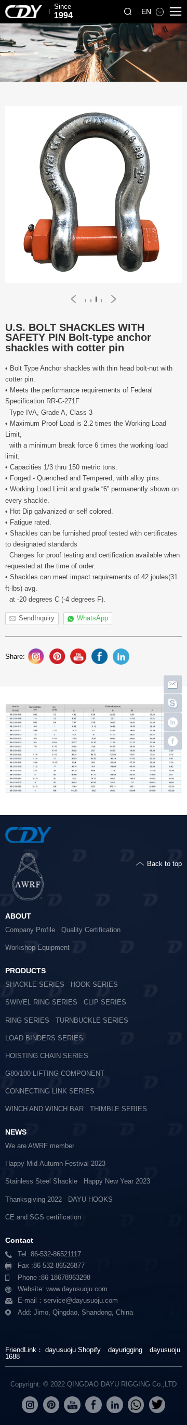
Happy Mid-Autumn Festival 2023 (55, 1163)
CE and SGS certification (43, 1217)
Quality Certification (91, 930)
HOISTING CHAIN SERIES (46, 1056)
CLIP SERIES (105, 1002)
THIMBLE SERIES (118, 1109)
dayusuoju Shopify (73, 1350)
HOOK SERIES (94, 984)
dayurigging (125, 1350)
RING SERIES (27, 1020)
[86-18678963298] (173, 703)
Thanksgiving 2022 (33, 1199)
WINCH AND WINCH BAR (44, 1109)
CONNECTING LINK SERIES (50, 1091)
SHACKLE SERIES (34, 984)
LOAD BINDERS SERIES (44, 1038)
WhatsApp (92, 618)
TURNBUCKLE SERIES (92, 1020)
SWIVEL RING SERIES (41, 1002)
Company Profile (30, 930)
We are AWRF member (39, 1146)
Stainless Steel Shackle (41, 1181)
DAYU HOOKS (90, 1199)
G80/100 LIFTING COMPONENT (54, 1073)
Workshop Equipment (37, 947)
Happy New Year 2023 (117, 1181)
